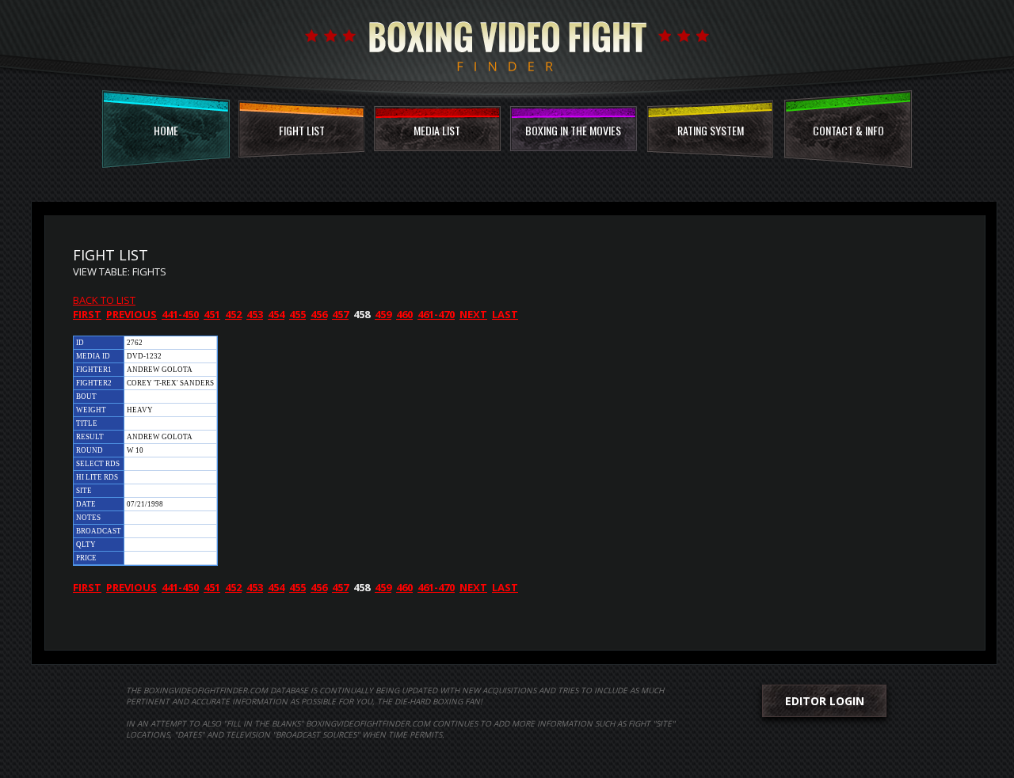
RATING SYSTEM (710, 130)
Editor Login (824, 700)
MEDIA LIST (437, 130)
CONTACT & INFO (848, 130)
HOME (166, 130)
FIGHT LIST (302, 130)
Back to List (104, 300)
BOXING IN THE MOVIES (573, 130)
